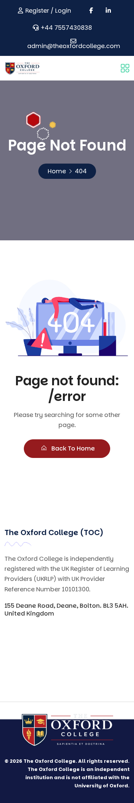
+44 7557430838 (66, 27)
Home (57, 171)
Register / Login (48, 10)
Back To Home (72, 448)
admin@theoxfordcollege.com (73, 46)
